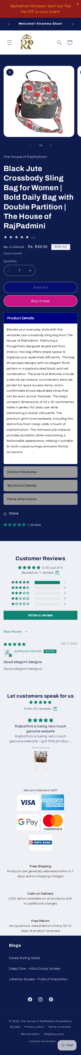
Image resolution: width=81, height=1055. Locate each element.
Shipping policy (54, 1034)
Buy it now (40, 301)
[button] (9, 42)
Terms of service (59, 1027)
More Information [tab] (22, 499)
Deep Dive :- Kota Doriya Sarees (34, 968)
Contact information (42, 1041)
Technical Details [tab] (22, 485)
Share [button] (13, 513)
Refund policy (30, 1034)
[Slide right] (51, 145)
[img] (15, 644)
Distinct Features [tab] (22, 472)
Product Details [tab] (20, 318)
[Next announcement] (72, 24)
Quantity (10, 261)
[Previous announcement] (9, 24)
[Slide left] (30, 145)
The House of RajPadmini (38, 1021)
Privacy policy (34, 1027)
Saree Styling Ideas (24, 958)
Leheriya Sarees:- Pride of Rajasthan (38, 979)
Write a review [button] (40, 615)
